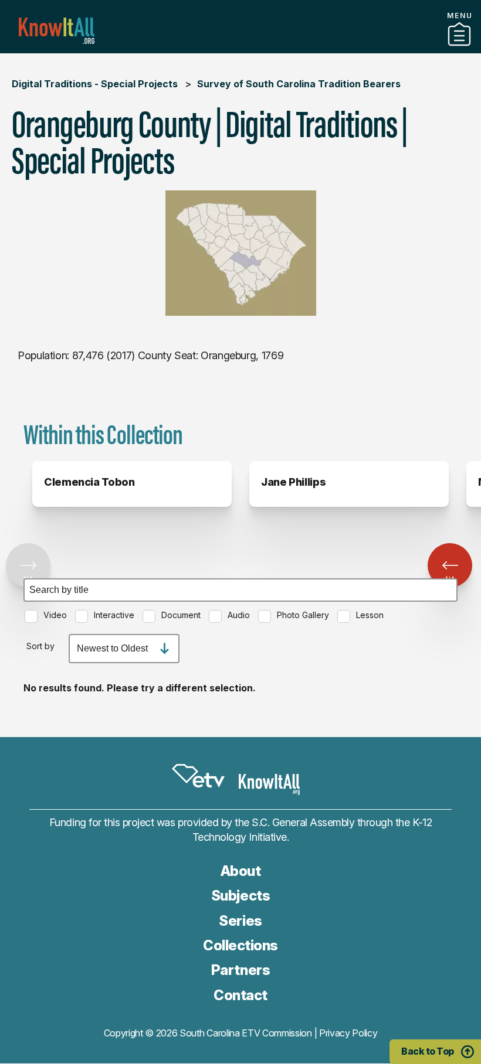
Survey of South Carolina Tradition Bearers (299, 84)
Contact (240, 995)
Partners (240, 48)
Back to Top (427, 1051)
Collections (240, 945)
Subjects (240, 895)
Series (240, 920)
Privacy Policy (348, 1033)
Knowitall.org (56, 31)
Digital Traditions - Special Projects (95, 84)
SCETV (198, 776)
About (241, 870)
